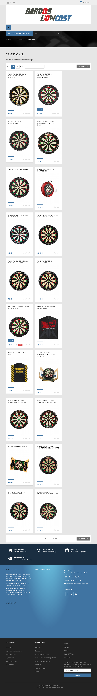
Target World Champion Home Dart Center (46, 354)
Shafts (66, 651)
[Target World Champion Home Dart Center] (48, 374)
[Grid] (13, 67)
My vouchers (10, 665)
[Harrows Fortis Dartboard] (19, 141)
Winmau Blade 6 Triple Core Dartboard (47, 216)
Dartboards (68, 657)
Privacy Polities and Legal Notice (46, 658)
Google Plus (76, 594)
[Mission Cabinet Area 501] (19, 372)
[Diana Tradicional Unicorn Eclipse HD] (19, 420)
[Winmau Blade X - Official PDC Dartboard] (48, 95)
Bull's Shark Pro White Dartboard (18, 307)
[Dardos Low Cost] (48, 14)
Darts (66, 644)
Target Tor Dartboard (18, 169)
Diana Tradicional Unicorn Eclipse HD (17, 401)
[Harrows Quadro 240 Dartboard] (19, 235)
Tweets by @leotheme (42, 570)
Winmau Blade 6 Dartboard (44, 262)
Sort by (22, 67)
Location (68, 570)
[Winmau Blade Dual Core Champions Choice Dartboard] (19, 95)
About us (38, 665)
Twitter (72, 594)
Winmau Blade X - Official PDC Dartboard (45, 75)
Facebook (67, 594)
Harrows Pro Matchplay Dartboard (47, 493)
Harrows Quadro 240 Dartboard (18, 216)
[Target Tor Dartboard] (19, 187)
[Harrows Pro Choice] (19, 464)
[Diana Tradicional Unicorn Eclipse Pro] (48, 420)
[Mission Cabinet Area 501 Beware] (48, 327)
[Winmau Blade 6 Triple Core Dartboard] (48, 235)
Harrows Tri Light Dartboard (45, 170)
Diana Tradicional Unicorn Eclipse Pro (46, 401)
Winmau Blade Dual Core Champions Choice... (17, 75)
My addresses (10, 658)
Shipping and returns (42, 654)
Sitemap (37, 672)
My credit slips (10, 654)
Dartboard (19, 39)
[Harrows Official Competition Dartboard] (48, 466)
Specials (37, 647)
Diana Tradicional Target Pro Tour (16, 493)
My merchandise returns (14, 651)
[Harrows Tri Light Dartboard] (48, 189)
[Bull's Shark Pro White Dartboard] (19, 327)
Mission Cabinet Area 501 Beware (47, 307)
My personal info (11, 661)
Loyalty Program (40, 668)
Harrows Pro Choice (17, 446)
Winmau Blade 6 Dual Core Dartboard (18, 262)
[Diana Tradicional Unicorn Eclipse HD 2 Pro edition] (48, 143)
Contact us (38, 651)
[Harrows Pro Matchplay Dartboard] (48, 512)
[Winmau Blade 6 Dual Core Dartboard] (19, 281)
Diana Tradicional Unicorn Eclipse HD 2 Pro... (46, 123)
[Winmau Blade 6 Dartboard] (48, 281)
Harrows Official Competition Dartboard (48, 447)
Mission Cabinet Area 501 (17, 353)
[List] (18, 67)
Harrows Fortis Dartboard (15, 122)
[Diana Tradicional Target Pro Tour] (19, 512)
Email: (68, 584)
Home (9, 39)
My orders (9, 647)
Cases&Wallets (69, 654)
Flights (66, 647)
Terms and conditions (42, 661)
